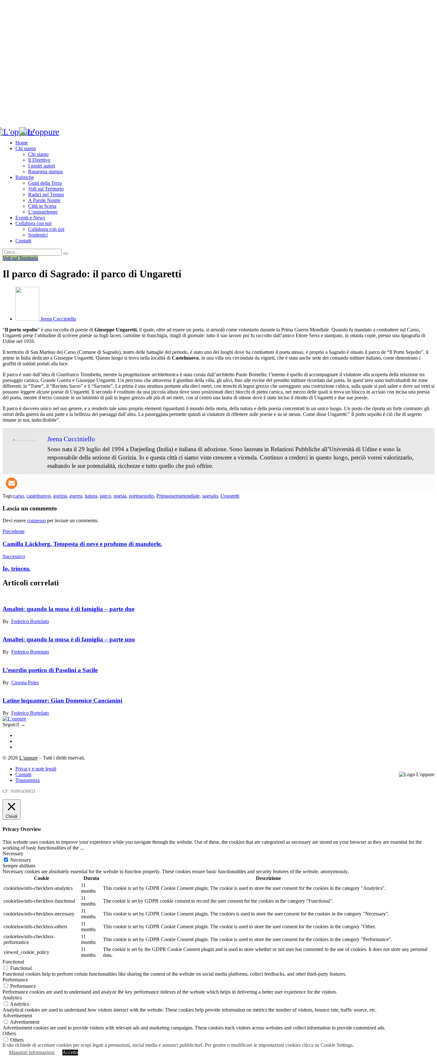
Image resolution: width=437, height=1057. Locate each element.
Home (21, 142)
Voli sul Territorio (46, 188)
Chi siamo (25, 148)
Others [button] (9, 1033)
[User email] (11, 483)
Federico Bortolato (30, 621)
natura (91, 496)
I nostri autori (41, 165)
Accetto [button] (70, 1052)
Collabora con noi (33, 223)
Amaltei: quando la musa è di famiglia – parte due (68, 609)
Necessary (20, 860)
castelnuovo (39, 496)
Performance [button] (15, 979)
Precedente (14, 531)
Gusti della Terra (45, 183)
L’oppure (28, 757)
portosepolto (141, 496)
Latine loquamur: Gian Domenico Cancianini (62, 700)
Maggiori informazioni (31, 1052)
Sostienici (38, 235)
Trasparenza (27, 780)
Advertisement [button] (17, 1015)
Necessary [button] (13, 853)
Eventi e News (30, 217)
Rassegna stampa (45, 171)
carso (18, 496)
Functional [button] (13, 961)
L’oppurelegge (43, 212)
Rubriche (24, 177)
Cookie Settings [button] (337, 1045)
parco (105, 496)
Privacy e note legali (35, 768)
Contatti (23, 240)
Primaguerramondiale (178, 496)
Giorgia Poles (25, 682)
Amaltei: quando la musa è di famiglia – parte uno (69, 639)
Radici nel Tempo (46, 194)
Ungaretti (229, 496)
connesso (36, 520)
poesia (120, 496)
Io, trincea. (17, 568)
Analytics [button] (12, 997)
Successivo (14, 556)
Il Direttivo (39, 160)
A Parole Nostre (44, 200)
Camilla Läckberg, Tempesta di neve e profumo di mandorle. (82, 544)
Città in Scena (42, 206)
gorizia (60, 496)
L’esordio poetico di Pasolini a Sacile (50, 670)
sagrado (210, 496)
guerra (75, 496)
